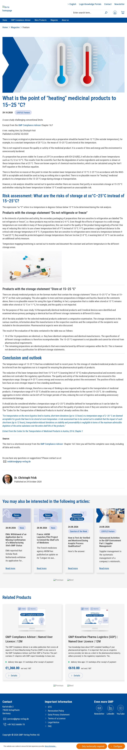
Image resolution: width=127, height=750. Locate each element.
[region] (63, 646)
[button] (58, 580)
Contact (107, 4)
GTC (50, 707)
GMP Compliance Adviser (29, 125)
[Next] (70, 685)
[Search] (106, 12)
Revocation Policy (56, 710)
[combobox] (90, 12)
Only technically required (92, 746)
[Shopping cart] (123, 12)
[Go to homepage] (10, 8)
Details (13, 675)
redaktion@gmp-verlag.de (19, 461)
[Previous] (58, 685)
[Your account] (115, 12)
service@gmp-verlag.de (18, 719)
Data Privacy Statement (59, 714)
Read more (10, 568)
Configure (117, 746)
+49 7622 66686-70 (16, 724)
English (72, 4)
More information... (50, 746)
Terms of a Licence (56, 718)
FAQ (49, 726)
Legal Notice (53, 722)
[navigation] (63, 685)
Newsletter (119, 4)
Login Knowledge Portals (90, 4)
